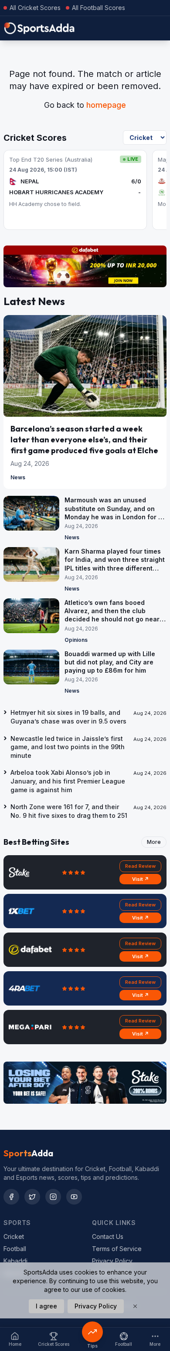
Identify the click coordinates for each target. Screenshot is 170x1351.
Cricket (13, 1236)
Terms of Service (117, 1248)
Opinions (76, 640)
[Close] (135, 1306)
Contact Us (107, 1236)
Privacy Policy (112, 1261)
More (154, 842)
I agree (46, 1306)
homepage (106, 105)
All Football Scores (98, 7)
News (17, 477)
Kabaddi (15, 1261)
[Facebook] (11, 1197)
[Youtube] (74, 1197)
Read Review (140, 866)
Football (14, 1248)
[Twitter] (32, 1197)
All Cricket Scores (35, 7)
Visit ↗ (140, 879)
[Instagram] (53, 1197)
